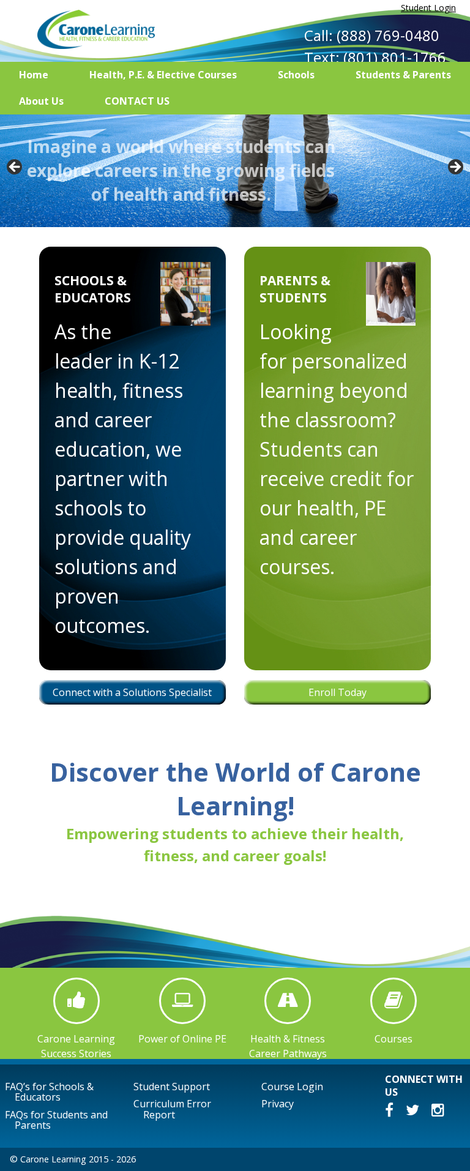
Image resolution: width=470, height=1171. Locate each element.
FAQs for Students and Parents (56, 1120)
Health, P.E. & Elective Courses (163, 74)
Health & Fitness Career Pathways (288, 1046)
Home (33, 74)
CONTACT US (137, 101)
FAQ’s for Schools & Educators (49, 1092)
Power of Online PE (182, 1038)
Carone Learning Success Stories (76, 1046)
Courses (393, 1038)
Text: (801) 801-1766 (375, 57)
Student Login (428, 7)
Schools (296, 74)
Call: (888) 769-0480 (371, 35)
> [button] (455, 168)
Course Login (292, 1086)
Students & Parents (403, 74)
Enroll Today (337, 692)
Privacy (277, 1103)
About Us (41, 101)
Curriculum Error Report (172, 1109)
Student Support (171, 1086)
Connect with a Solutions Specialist (132, 692)
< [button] (15, 168)
